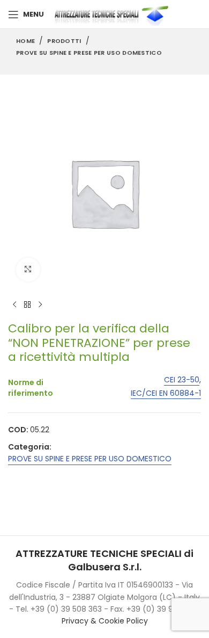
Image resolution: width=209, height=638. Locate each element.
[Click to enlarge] (28, 270)
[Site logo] (114, 14)
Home (25, 41)
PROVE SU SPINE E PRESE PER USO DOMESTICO (89, 52)
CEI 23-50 (181, 380)
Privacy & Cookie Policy (105, 620)
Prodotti (64, 41)
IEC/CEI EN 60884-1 (166, 393)
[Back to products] (27, 304)
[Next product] (40, 304)
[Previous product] (14, 304)
